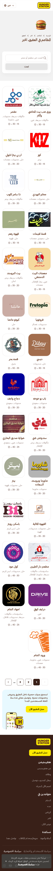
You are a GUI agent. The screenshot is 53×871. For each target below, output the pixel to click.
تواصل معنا (11, 838)
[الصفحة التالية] (8, 682)
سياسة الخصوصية (12, 851)
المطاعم (39, 35)
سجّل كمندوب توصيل (41, 780)
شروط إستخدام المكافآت (28, 838)
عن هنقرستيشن (44, 768)
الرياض (48, 812)
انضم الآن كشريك (43, 786)
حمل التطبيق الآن (36, 709)
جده (49, 806)
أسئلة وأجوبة (45, 838)
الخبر (31, 35)
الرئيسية (48, 35)
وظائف (48, 774)
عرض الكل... (46, 824)
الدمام (48, 800)
